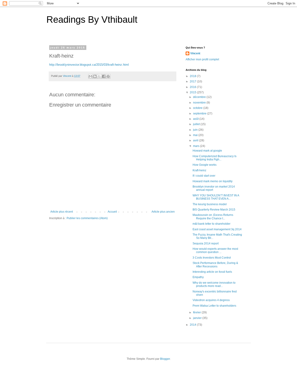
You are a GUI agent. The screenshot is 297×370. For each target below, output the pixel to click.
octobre (198, 108)
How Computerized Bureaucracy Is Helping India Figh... (214, 158)
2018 (193, 76)
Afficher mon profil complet (202, 59)
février (197, 312)
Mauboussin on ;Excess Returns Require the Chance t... (213, 216)
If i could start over (204, 175)
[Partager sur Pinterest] (108, 76)
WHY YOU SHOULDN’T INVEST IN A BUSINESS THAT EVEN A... (216, 197)
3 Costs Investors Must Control (212, 257)
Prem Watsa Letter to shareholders (214, 305)
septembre (200, 113)
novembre (200, 102)
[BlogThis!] (95, 76)
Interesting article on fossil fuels (212, 271)
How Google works (204, 164)
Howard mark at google (207, 150)
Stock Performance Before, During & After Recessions (215, 264)
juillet (196, 124)
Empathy (198, 277)
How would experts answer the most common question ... (215, 250)
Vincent (195, 53)
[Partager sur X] (99, 76)
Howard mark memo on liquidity (212, 181)
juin (195, 129)
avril (196, 140)
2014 (193, 324)
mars (196, 146)
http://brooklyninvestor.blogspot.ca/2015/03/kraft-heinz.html (89, 64)
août (196, 118)
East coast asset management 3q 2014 (217, 229)
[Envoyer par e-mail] (90, 76)
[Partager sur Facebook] (103, 76)
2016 (193, 87)
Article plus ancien (163, 211)
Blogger (165, 358)
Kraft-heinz (199, 170)
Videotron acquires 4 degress (211, 300)
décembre (200, 97)
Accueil (112, 211)
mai (195, 135)
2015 (193, 92)
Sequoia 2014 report (206, 243)
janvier (197, 318)
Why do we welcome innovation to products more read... (214, 284)
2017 (193, 81)
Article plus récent (61, 211)
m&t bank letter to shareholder (211, 223)
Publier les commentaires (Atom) (87, 218)
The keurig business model (210, 204)
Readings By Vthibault (91, 19)
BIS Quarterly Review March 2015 (214, 209)
